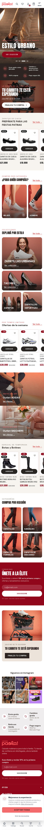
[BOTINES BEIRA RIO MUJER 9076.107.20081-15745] (9, 463)
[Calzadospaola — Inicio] (7, 4)
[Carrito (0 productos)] (33, 4)
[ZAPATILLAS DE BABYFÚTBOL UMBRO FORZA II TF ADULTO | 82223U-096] (9, 341)
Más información (27, 804)
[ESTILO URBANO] (22, 35)
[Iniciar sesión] (28, 4)
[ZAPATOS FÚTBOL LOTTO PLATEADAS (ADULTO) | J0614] (29, 341)
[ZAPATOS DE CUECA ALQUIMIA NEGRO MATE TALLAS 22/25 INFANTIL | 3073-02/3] (29, 140)
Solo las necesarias (22, 816)
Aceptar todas (22, 810)
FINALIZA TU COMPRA (17, 656)
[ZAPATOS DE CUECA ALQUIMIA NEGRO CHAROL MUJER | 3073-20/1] (9, 140)
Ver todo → (37, 122)
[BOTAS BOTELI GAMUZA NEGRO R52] (29, 463)
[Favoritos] (22, 4)
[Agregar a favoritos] (14, 132)
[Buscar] (17, 4)
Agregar (9, 149)
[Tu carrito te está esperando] (22, 625)
